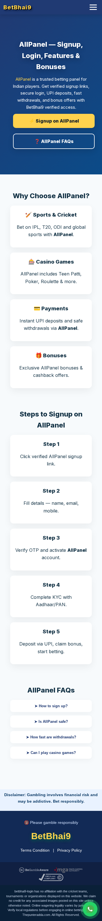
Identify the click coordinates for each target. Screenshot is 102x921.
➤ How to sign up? (51, 706)
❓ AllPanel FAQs (54, 141)
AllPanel (23, 79)
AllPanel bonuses (59, 368)
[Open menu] (93, 7)
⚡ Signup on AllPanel (54, 121)
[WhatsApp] (90, 909)
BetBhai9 (17, 7)
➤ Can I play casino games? (51, 753)
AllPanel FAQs (51, 690)
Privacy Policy (69, 850)
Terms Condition (35, 850)
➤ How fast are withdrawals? (51, 737)
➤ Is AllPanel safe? (51, 721)
